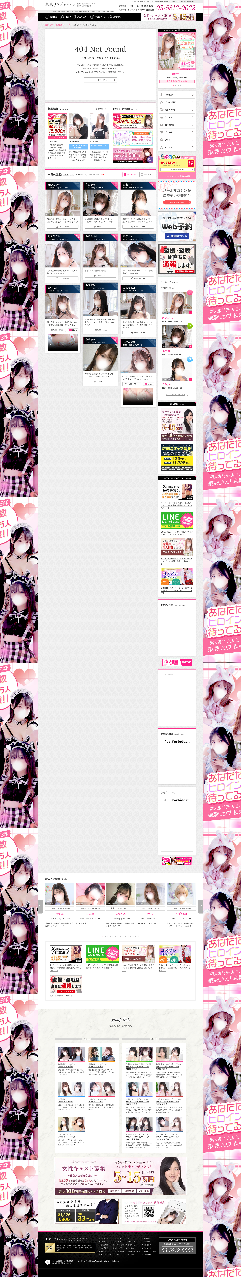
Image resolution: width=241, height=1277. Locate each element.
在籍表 (68, 17)
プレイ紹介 (118, 1248)
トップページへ (100, 80)
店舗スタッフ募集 (150, 1251)
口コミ (117, 1255)
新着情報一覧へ (102, 109)
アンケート (147, 1248)
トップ (130, 1238)
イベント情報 (119, 1245)
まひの (167, 317)
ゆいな (120, 913)
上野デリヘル (168, 176)
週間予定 (53, 17)
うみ (166, 350)
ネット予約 (147, 1255)
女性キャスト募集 (134, 1251)
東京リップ (104, 1238)
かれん (150, 913)
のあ (166, 384)
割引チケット (132, 1245)
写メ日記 (131, 1255)
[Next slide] (194, 51)
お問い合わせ (104, 1251)
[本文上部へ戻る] (120, 1272)
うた (59, 913)
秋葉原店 (118, 1238)
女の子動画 (104, 1248)
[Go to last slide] (159, 51)
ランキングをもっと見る (175, 394)
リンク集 (131, 1248)
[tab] (173, 85)
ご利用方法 (104, 1245)
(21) (177, 73)
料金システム (100, 17)
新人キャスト (82, 17)
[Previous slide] (40, 907)
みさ (181, 913)
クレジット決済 (105, 1255)
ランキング (147, 1245)
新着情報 (116, 17)
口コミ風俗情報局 (182, 176)
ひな (90, 913)
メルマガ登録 (119, 1251)
